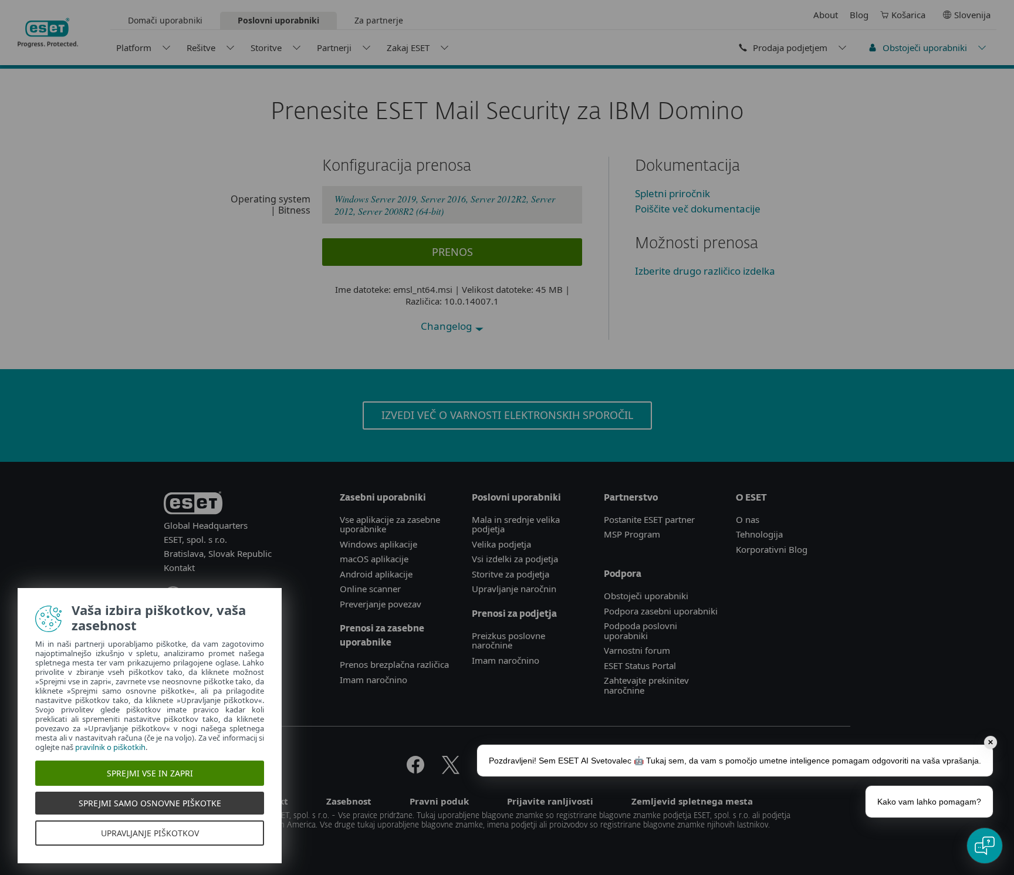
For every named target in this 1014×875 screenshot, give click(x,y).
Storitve (266, 47)
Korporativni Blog (771, 549)
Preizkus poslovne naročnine (508, 640)
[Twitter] (450, 770)
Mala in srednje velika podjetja (516, 524)
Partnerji (334, 47)
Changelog (447, 326)
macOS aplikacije (374, 559)
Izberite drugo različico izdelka (705, 271)
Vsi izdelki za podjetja (515, 559)
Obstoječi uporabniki (925, 47)
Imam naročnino (373, 679)
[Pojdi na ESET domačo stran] (48, 33)
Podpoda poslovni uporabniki (640, 630)
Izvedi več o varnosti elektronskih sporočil (507, 415)
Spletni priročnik (672, 193)
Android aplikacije (376, 574)
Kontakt (179, 567)
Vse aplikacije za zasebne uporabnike (390, 524)
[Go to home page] (193, 505)
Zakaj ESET (408, 47)
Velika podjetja (501, 544)
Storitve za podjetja (510, 574)
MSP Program (632, 534)
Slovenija (972, 15)
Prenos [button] (452, 252)
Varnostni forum (637, 650)
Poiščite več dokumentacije (697, 208)
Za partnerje (378, 20)
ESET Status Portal (640, 665)
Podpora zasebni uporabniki (661, 611)
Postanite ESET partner (649, 519)
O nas (747, 519)
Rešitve (201, 47)
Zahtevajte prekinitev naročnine (646, 685)
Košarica (908, 15)
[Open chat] (984, 845)
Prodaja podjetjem (790, 47)
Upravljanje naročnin (514, 588)
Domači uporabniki (165, 20)
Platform (133, 47)
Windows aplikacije (378, 544)
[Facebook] (415, 770)
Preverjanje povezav (380, 604)
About (825, 15)
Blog (859, 15)
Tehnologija (759, 534)
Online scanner (370, 588)
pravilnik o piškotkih (110, 747)
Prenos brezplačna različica (394, 664)
